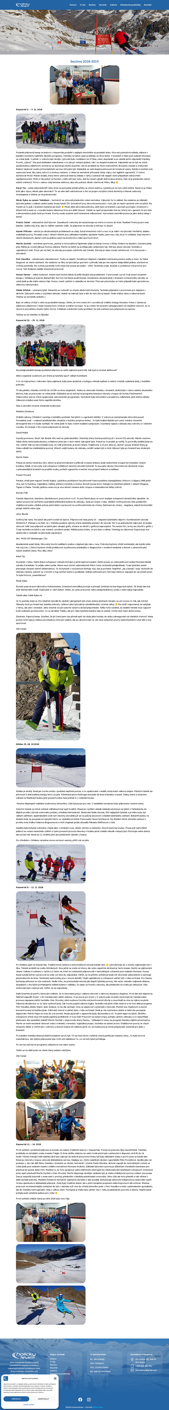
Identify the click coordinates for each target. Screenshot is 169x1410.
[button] (55, 1378)
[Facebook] (80, 1399)
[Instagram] (89, 1399)
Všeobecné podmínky (60, 1374)
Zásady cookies (28, 1404)
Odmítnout (43, 1399)
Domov (79, 32)
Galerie (53, 1371)
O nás (52, 1362)
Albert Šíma (98, 1407)
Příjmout (16, 1399)
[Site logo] (23, 4)
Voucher (54, 1368)
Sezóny (89, 32)
